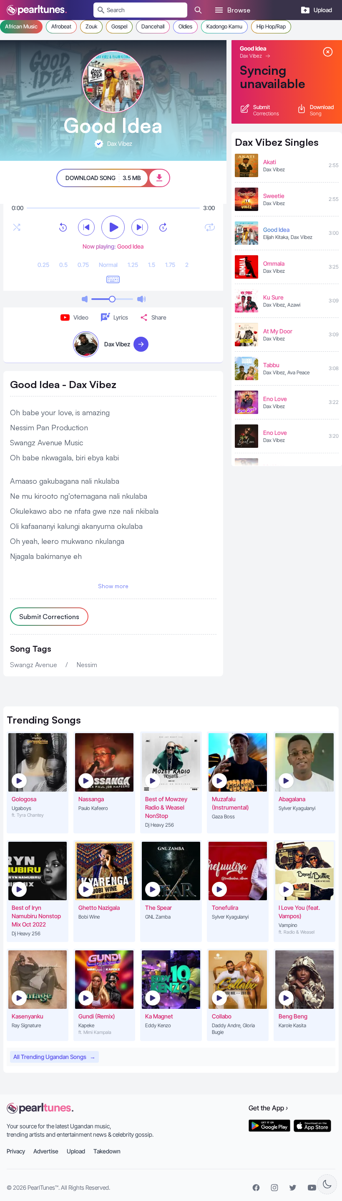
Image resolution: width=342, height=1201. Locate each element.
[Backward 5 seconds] (63, 227)
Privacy (16, 1151)
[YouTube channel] (312, 1188)
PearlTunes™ (43, 1187)
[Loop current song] (210, 227)
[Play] (113, 227)
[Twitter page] (293, 1187)
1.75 (170, 264)
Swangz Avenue (33, 664)
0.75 (83, 264)
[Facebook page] (256, 1187)
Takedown (107, 1151)
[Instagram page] (274, 1187)
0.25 (43, 264)
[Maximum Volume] (141, 299)
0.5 (63, 264)
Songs (44, 719)
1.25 (133, 264)
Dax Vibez (251, 56)
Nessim (86, 664)
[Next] (139, 227)
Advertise (45, 1151)
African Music (21, 26)
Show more (113, 585)
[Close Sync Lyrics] (328, 52)
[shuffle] (17, 227)
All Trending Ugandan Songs (54, 1056)
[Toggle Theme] (327, 1184)
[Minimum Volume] (85, 299)
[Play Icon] (19, 780)
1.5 (151, 264)
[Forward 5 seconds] (163, 227)
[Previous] (86, 227)
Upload (76, 1151)
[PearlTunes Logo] (37, 10)
